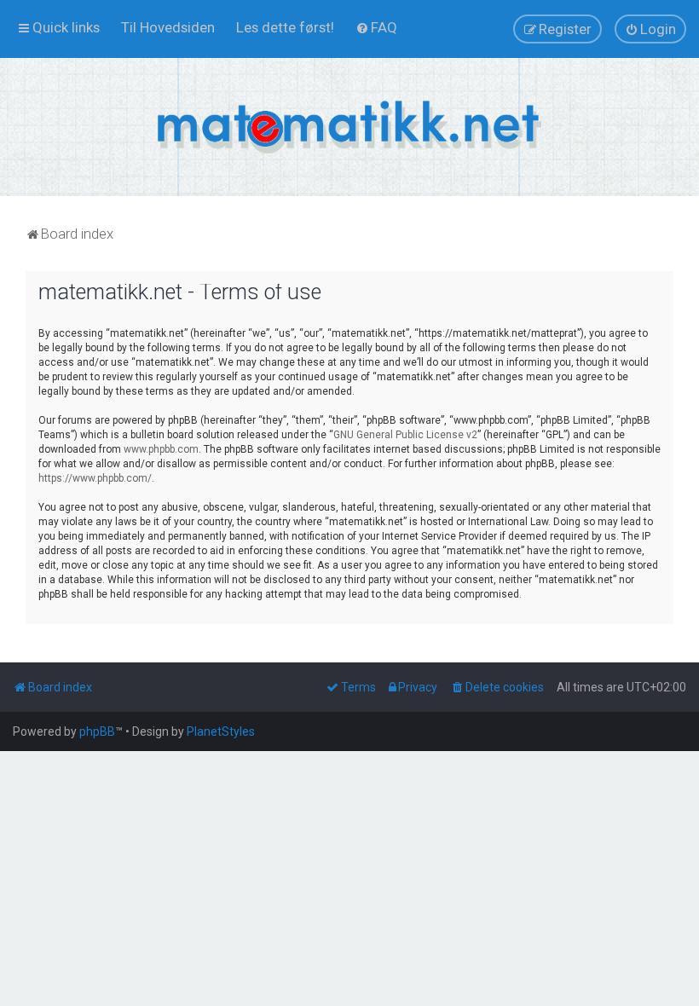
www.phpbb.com (161, 449)
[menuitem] (168, 27)
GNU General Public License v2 (405, 435)
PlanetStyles (221, 731)
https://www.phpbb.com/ (95, 478)
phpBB (97, 731)
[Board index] (349, 127)
